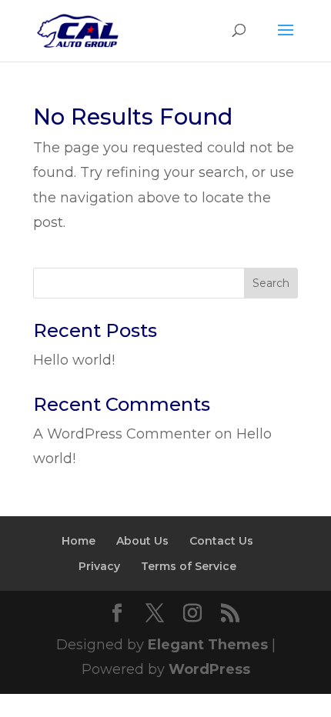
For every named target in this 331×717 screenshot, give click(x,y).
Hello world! (74, 360)
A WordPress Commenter (122, 433)
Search (270, 283)
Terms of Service (188, 566)
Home (78, 541)
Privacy (99, 566)
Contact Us (221, 541)
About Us (142, 541)
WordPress (209, 669)
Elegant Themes (208, 644)
